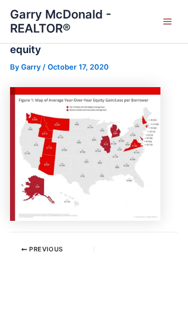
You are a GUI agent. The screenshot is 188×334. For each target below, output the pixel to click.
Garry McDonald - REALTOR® (60, 21)
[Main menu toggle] (167, 21)
